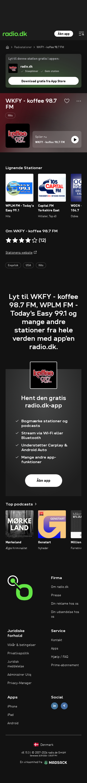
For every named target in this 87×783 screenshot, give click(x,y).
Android (13, 723)
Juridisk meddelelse (15, 664)
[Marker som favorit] (67, 101)
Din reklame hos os (64, 603)
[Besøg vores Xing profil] (64, 705)
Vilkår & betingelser (21, 645)
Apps (54, 648)
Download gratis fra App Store (43, 81)
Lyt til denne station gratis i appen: (33, 58)
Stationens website (19, 252)
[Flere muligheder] (78, 101)
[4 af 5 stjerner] (28, 240)
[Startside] (7, 47)
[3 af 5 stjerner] (21, 240)
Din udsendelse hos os (65, 614)
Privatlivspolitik (18, 653)
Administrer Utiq (19, 674)
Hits (10, 115)
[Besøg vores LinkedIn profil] (54, 705)
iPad (10, 715)
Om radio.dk (59, 587)
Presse (56, 595)
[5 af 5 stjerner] (34, 240)
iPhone (12, 706)
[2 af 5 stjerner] (15, 240)
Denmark (46, 745)
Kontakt (56, 640)
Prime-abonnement (65, 665)
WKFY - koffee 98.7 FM (50, 142)
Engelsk (13, 265)
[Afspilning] (75, 139)
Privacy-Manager (19, 683)
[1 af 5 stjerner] (8, 240)
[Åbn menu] (81, 33)
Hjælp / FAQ (59, 657)
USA (28, 265)
